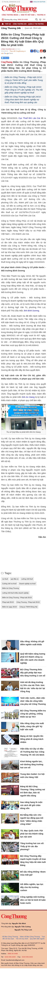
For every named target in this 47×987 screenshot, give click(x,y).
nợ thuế (5, 579)
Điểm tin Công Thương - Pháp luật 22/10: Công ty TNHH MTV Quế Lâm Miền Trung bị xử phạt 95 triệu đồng (24, 80)
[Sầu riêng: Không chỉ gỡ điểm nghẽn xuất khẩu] (10, 645)
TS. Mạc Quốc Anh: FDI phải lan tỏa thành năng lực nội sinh (31, 834)
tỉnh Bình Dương (31, 311)
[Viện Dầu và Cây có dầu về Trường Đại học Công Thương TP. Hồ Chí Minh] (10, 752)
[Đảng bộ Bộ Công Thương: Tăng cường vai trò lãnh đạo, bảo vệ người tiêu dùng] (10, 790)
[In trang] (44, 57)
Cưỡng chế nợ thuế (9, 583)
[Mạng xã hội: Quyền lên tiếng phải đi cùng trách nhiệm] (10, 740)
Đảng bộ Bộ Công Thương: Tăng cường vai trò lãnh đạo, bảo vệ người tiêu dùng (32, 791)
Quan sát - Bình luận (33, 28)
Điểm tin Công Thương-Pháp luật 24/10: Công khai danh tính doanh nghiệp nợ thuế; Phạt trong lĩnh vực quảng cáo (23, 100)
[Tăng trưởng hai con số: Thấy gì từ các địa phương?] (10, 847)
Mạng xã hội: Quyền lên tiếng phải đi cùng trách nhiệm (31, 739)
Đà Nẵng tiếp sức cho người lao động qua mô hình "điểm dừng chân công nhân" (31, 819)
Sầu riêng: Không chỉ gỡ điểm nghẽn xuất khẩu (32, 643)
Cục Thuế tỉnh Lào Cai (29, 118)
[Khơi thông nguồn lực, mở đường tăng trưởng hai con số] (10, 765)
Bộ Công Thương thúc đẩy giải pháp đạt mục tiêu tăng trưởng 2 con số (32, 672)
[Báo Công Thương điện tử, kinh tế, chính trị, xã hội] (19, 8)
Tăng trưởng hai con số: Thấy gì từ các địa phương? (32, 846)
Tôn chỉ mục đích (22, 939)
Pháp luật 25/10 (8, 602)
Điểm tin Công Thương (10, 588)
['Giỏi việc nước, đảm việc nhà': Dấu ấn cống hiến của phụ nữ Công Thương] (10, 701)
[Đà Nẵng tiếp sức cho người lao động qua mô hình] (10, 818)
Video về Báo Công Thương (30, 936)
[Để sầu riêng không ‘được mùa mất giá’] (10, 875)
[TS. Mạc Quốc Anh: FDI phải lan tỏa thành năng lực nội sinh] (10, 834)
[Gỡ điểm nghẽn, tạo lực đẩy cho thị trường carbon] (10, 888)
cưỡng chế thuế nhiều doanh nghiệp (15, 593)
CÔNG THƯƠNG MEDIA (10, 15)
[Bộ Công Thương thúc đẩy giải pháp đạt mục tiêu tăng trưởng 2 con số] (10, 673)
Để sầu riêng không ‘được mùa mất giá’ (33, 873)
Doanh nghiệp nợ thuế (27, 583)
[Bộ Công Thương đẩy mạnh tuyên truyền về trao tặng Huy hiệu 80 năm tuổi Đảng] (10, 860)
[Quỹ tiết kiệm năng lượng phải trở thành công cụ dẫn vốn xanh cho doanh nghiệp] (10, 657)
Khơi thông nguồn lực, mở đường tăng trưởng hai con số (31, 764)
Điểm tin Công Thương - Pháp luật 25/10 (17, 597)
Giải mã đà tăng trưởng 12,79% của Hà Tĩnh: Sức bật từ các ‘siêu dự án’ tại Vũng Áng (32, 687)
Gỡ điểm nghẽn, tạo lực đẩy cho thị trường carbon (31, 887)
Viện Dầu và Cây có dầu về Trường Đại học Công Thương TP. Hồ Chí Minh (32, 752)
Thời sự (8, 24)
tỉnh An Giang (28, 397)
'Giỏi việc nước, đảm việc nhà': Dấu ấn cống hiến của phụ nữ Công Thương (33, 701)
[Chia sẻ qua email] (41, 58)
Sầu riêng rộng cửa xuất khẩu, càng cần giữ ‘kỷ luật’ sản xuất (32, 726)
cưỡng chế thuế (27, 579)
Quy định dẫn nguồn (37, 939)
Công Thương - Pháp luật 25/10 (28, 602)
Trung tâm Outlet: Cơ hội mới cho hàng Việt (32, 775)
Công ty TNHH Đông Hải (28, 607)
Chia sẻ (6, 58)
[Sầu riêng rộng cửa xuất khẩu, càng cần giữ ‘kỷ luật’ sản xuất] (10, 727)
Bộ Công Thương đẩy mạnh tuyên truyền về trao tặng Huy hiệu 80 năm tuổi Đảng (33, 860)
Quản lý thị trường (36, 24)
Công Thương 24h (19, 24)
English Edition (39, 2)
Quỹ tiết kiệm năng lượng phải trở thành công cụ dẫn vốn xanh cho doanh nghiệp (32, 658)
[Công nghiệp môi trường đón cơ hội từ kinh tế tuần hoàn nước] (10, 900)
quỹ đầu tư (14, 579)
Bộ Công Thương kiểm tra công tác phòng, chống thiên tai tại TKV (33, 714)
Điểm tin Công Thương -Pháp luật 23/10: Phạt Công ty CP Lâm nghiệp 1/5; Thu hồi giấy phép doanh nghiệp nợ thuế (24, 90)
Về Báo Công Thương (10, 936)
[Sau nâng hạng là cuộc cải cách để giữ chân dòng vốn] (10, 806)
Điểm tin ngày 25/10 (9, 607)
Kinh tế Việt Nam (27, 15)
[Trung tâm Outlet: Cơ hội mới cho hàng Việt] (10, 778)
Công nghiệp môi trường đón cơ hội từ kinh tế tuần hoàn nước (33, 900)
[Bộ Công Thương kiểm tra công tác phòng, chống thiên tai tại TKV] (10, 714)
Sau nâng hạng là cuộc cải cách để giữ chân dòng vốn (31, 805)
